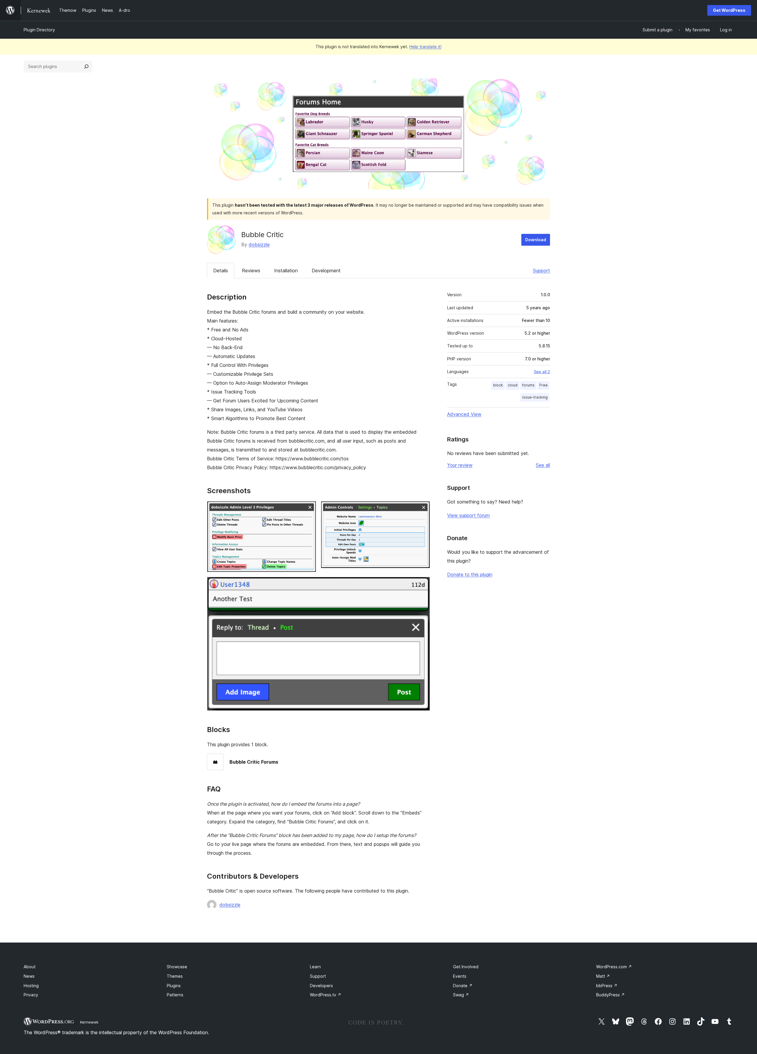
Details (220, 270)
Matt (603, 976)
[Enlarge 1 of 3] (308, 509)
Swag (461, 994)
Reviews (251, 270)
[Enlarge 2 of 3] (422, 509)
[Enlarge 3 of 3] (422, 585)
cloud (512, 385)
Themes (175, 976)
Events (459, 976)
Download (535, 239)
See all (543, 465)
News (29, 976)
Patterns (175, 994)
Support (541, 270)
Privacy (31, 994)
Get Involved (465, 966)
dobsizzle (259, 244)
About (29, 966)
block (498, 385)
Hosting (31, 985)
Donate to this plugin (469, 574)
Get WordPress (729, 10)
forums (528, 385)
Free (543, 385)
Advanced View (464, 414)
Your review (460, 465)
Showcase (177, 966)
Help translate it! (425, 46)
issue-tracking (535, 397)
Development (326, 270)
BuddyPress (610, 994)
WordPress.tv (325, 994)
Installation (286, 270)
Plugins (174, 985)
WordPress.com (614, 966)
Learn (315, 966)
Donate (463, 985)
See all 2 (542, 371)
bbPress (606, 985)
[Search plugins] (86, 66)
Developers (321, 985)
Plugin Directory (39, 29)
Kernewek (89, 1022)
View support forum (468, 515)
